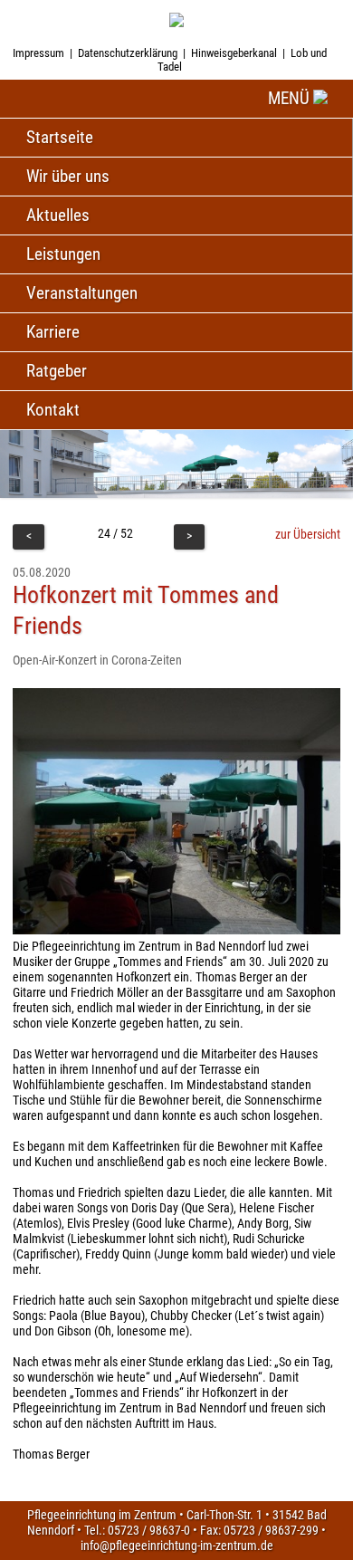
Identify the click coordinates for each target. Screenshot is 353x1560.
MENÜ (290, 98)
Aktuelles (58, 215)
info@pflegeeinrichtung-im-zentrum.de (177, 1546)
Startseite (59, 137)
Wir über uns (68, 176)
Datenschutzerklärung (127, 53)
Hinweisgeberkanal (234, 53)
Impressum (38, 53)
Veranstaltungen (82, 292)
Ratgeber (56, 370)
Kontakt (53, 409)
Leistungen (63, 254)
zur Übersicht (307, 534)
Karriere (53, 331)
